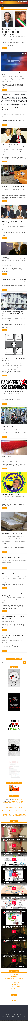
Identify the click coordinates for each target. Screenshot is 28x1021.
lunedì (3, 461)
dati (6, 640)
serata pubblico (23, 79)
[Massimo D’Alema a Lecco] (14, 473)
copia (24, 362)
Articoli (14, 998)
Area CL (4, 257)
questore (16, 228)
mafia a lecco (19, 318)
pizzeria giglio (17, 541)
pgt (23, 619)
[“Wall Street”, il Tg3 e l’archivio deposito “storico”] (14, 512)
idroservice (7, 38)
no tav (12, 395)
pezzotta (12, 461)
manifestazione (17, 363)
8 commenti (13, 597)
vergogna (18, 114)
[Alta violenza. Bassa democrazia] (14, 380)
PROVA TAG (20, 395)
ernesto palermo (11, 78)
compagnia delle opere (6, 260)
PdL (23, 262)
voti (2, 116)
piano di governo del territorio (7, 621)
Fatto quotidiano (8, 149)
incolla (6, 363)
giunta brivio (4, 228)
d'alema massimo (14, 459)
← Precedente (6, 656)
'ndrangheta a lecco (21, 536)
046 (17, 146)
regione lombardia (20, 263)
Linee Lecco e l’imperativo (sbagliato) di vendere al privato (14, 187)
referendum (10, 192)
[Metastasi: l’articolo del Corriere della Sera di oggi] (14, 94)
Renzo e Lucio (14, 990)
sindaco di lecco (20, 152)
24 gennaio (19, 458)
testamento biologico (9, 367)
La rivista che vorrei (14, 988)
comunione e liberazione (14, 260)
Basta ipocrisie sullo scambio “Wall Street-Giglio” (13, 595)
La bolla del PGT (18, 799)
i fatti (20, 78)
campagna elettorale (5, 147)
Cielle (22, 258)
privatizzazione (23, 191)
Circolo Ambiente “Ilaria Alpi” (14, 982)
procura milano (4, 39)
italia (6, 395)
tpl (12, 192)
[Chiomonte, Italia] (14, 408)
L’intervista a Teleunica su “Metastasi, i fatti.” (14, 74)
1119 (18, 362)
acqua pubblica (21, 558)
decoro (23, 226)
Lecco (11, 38)
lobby (3, 262)
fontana (12, 560)
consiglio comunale (20, 281)
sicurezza (24, 228)
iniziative (9, 363)
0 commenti (13, 36)
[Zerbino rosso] (14, 441)
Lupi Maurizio (6, 262)
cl (24, 258)
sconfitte (21, 499)
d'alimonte (3, 640)
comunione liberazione (7, 560)
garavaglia (20, 459)
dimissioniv (12, 147)
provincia (3, 562)
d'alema (9, 459)
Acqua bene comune (14, 974)
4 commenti (13, 496)
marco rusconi (15, 38)
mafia (5, 79)
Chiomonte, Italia (7, 426)
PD (22, 38)
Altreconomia (14, 976)
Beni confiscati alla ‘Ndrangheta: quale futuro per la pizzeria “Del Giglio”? (12, 313)
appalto (22, 146)
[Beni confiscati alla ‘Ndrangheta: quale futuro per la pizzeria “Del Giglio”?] (14, 294)
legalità (20, 112)
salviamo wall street (18, 578)
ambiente (18, 393)
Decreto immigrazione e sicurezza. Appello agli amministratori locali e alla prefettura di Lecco (14, 803)
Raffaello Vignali (14, 263)
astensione (18, 638)
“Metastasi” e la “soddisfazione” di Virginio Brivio (10, 32)
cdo (20, 258)
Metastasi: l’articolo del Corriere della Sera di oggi (14, 108)
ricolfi (6, 642)
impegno (23, 78)
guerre (18, 498)
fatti (15, 78)
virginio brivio (16, 39)
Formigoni (22, 260)
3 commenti (13, 258)
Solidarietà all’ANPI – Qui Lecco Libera (10, 810)
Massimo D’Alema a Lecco (10, 495)
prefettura (19, 320)
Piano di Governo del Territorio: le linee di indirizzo (13, 617)
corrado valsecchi (9, 498)
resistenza (3, 396)
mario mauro (6, 461)
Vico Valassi (4, 265)
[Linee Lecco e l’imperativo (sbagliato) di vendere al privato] (14, 166)
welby (17, 367)
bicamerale (4, 498)
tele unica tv (4, 81)
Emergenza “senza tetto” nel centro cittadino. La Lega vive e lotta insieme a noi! (14, 223)
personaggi (4, 152)
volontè (3, 229)
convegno (5, 459)
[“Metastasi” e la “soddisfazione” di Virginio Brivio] (14, 11)
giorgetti (14, 498)
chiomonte (23, 393)
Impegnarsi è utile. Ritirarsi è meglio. (14, 279)
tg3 (4, 543)
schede (15, 152)
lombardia (6, 539)
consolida (24, 316)
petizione (23, 363)
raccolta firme (7, 365)
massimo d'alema (5, 499)
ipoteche (17, 538)
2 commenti (12, 146)
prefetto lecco (13, 320)
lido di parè (16, 149)
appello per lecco (20, 496)
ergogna (19, 147)
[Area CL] (14, 242)
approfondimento (5, 78)
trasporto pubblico (17, 192)
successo (3, 367)
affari (18, 258)
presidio (3, 365)
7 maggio (23, 76)
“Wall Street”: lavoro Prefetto (11, 573)
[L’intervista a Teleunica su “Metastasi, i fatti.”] (14, 52)
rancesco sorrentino (9, 152)
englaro (3, 363)
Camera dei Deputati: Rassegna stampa (14, 978)
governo (14, 112)
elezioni (15, 147)
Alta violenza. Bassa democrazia (12, 392)
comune (21, 362)
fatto (18, 78)
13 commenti (12, 281)
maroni (9, 395)
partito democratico (14, 79)
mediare (6, 151)
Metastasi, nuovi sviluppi (10, 144)
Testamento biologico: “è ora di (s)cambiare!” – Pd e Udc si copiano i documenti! (13, 358)
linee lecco (16, 191)
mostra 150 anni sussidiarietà (14, 262)
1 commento (13, 189)
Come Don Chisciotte (14, 984)
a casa (22, 111)
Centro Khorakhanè (14, 980)
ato (24, 558)
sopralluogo (6, 321)
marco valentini (6, 320)
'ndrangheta (20, 36)
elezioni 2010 (9, 112)
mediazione (10, 151)
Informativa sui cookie (6, 1008)
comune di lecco (13, 538)
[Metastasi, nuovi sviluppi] (14, 129)
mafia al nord (7, 541)
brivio (3, 112)
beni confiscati (19, 316)
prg (13, 621)
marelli (5, 282)
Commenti (14, 1000)
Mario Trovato (4, 114)
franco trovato (11, 318)
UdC (25, 263)
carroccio (22, 638)
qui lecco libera (10, 39)
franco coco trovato (5, 318)
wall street (21, 321)
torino (7, 396)
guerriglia (3, 395)
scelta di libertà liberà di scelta (19, 365)
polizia (16, 395)
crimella (9, 191)
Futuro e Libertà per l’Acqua (11, 557)
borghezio (20, 226)
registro (12, 365)
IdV (11, 640)
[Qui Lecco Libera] (14, 1)
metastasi (20, 38)
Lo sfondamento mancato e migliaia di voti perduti (13, 636)
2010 (19, 146)
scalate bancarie (17, 499)
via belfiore (11, 321)
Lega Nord (11, 228)
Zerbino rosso (6, 456)
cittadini (5, 112)
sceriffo (20, 228)
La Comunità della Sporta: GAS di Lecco (14, 986)
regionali (3, 642)
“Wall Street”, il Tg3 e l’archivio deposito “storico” (12, 534)
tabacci (16, 461)
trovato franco (8, 543)
